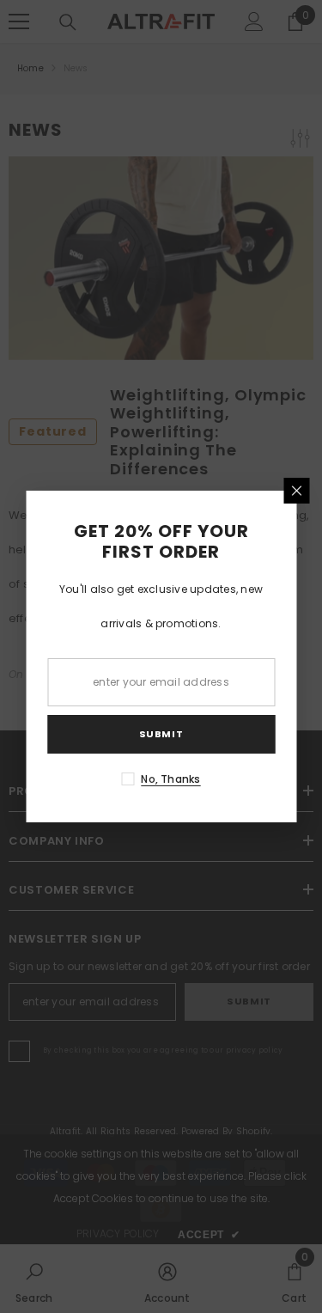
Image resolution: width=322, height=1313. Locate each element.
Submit (161, 734)
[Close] (296, 491)
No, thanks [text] (170, 779)
